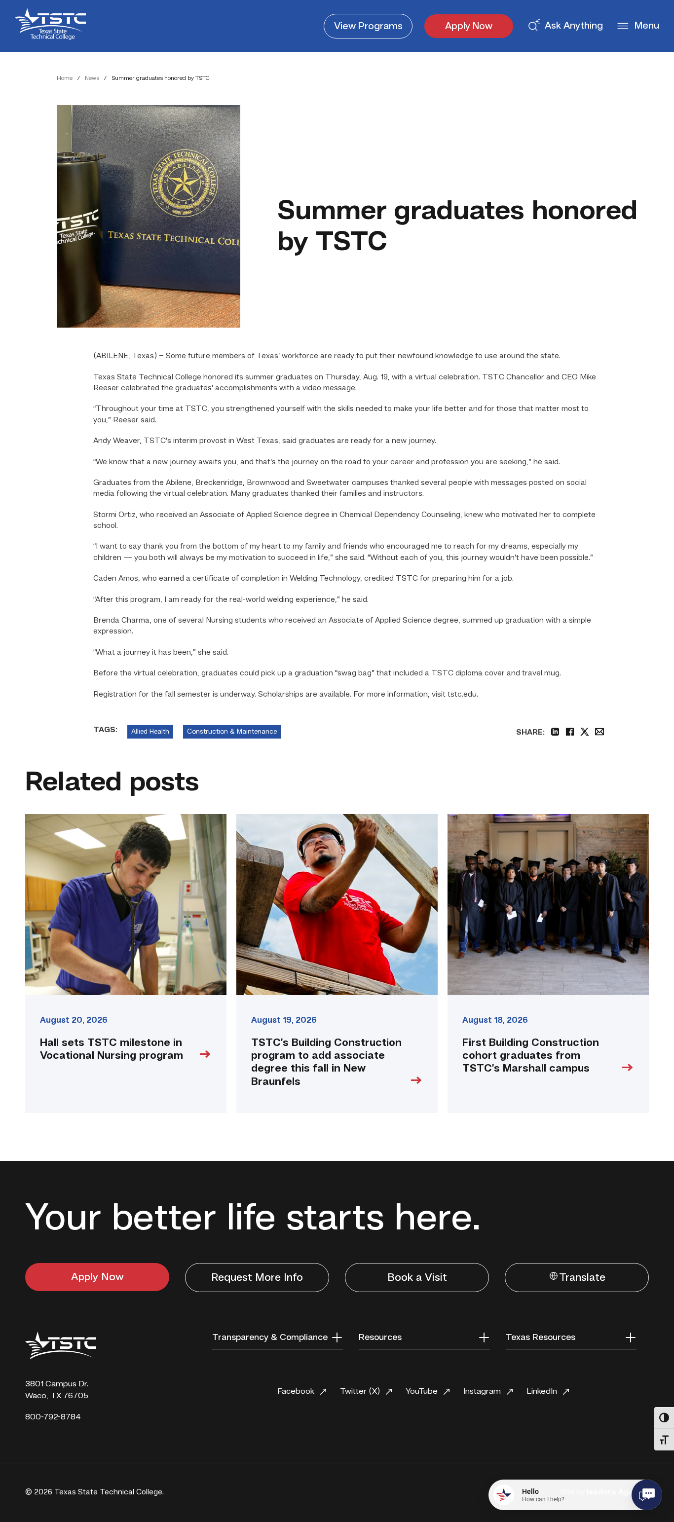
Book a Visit (417, 1277)
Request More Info (257, 1277)
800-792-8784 (53, 1417)
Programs (368, 27)
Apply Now (468, 27)
